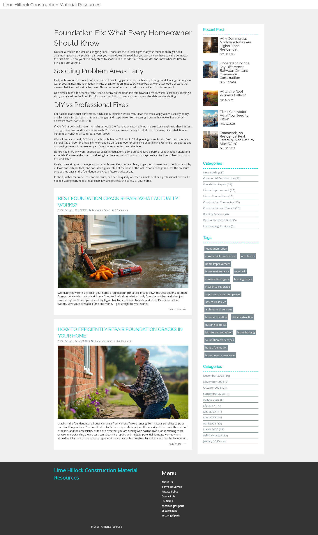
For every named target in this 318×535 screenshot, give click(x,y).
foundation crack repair (219, 340)
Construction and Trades (221, 208)
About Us (167, 482)
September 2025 (216, 393)
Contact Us (168, 496)
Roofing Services (216, 214)
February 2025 (215, 435)
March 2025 (213, 429)
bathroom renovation (218, 332)
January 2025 (214, 441)
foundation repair (216, 248)
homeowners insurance (220, 355)
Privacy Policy (170, 491)
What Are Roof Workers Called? (233, 93)
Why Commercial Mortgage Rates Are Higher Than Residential (235, 44)
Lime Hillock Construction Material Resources (51, 4)
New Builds (213, 172)
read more (175, 309)
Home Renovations (218, 196)
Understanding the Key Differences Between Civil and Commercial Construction (235, 70)
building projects (215, 324)
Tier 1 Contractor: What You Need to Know (234, 115)
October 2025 (215, 387)
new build (240, 271)
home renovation (216, 317)
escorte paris (169, 510)
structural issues (215, 302)
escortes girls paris (173, 506)
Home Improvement (104, 341)
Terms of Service (172, 486)
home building (246, 332)
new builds (248, 256)
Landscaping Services (218, 226)
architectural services (218, 309)
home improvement (217, 264)
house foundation (216, 347)
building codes (243, 279)
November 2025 (215, 381)
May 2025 (212, 417)
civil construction (242, 317)
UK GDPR (167, 501)
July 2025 (212, 405)
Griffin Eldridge (65, 210)
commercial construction (220, 256)
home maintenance (217, 271)
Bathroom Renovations (220, 220)
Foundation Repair (101, 210)
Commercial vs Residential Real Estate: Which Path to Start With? (237, 138)
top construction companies (223, 294)
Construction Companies (221, 202)
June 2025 (212, 411)
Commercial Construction (222, 178)
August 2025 (213, 399)
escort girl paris (171, 515)
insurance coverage (217, 286)
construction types (217, 279)
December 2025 (216, 375)
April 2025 (212, 423)
